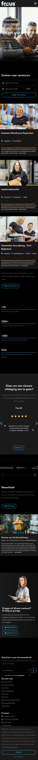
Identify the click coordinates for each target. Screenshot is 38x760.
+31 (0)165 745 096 (10, 719)
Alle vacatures (6, 682)
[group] (6, 468)
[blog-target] (19, 524)
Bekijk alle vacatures (11, 47)
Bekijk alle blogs (9, 506)
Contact (4, 697)
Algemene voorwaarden (10, 700)
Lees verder (22, 153)
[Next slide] (35, 474)
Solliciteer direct (21, 398)
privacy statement (11, 747)
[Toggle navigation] (35, 3)
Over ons (4, 694)
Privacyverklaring (8, 703)
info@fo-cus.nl (11, 633)
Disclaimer (5, 706)
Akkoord (19, 752)
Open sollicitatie (7, 685)
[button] (1, 424)
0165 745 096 (10, 627)
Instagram (7, 725)
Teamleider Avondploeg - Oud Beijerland (16, 247)
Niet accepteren (19, 756)
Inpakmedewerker (10, 189)
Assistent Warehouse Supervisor (17, 133)
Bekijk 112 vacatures (19, 95)
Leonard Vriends (30, 540)
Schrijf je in (19, 448)
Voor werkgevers (7, 691)
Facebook (7, 722)
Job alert (4, 688)
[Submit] (34, 670)
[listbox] (30, 89)
